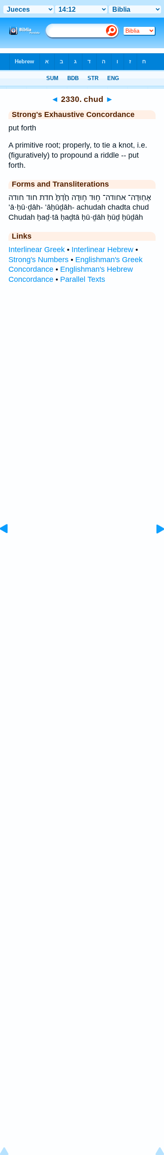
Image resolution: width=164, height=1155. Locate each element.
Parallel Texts (82, 279)
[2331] (153, 548)
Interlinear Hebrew (102, 249)
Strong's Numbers (38, 259)
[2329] (10, 548)
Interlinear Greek (36, 249)
